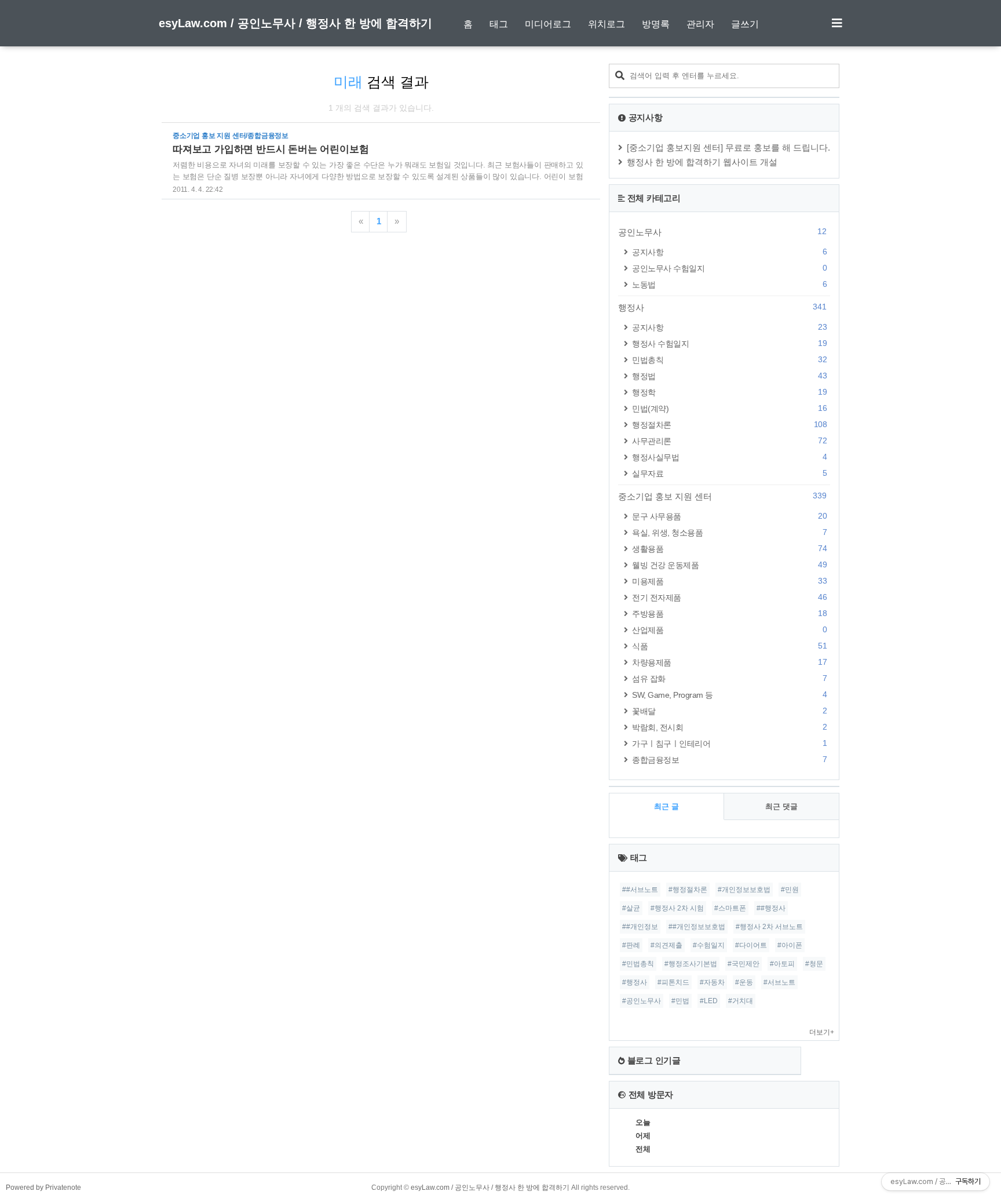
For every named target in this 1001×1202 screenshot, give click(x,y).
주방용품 (729, 613)
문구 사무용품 (729, 516)
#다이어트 (751, 945)
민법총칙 (729, 360)
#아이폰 (789, 945)
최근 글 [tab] (666, 806)
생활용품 (729, 548)
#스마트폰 (730, 908)
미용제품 (729, 581)
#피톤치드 (673, 982)
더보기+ (821, 1032)
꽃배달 (729, 711)
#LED (709, 1001)
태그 (498, 24)
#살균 (631, 908)
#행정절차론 (687, 890)
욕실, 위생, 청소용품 (729, 532)
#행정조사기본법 (690, 964)
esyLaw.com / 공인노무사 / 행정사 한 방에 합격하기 (295, 23)
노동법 (729, 284)
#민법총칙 (638, 964)
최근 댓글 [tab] (781, 806)
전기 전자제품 (729, 597)
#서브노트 (779, 982)
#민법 (680, 1001)
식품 (729, 646)
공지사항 (729, 252)
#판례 (631, 945)
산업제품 (729, 630)
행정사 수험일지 (729, 343)
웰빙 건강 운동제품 (729, 565)
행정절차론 (729, 424)
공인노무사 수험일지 (729, 268)
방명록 (656, 24)
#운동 (744, 982)
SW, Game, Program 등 (729, 695)
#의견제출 (666, 945)
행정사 (722, 307)
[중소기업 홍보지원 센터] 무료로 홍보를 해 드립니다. (728, 147)
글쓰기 (745, 24)
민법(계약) (729, 408)
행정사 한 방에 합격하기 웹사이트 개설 (702, 162)
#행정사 (634, 982)
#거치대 (740, 1001)
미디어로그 (548, 24)
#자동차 (712, 982)
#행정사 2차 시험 (677, 908)
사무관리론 (729, 441)
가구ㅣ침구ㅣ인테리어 (729, 743)
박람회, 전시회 (729, 727)
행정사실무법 (729, 457)
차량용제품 (729, 662)
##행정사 (771, 908)
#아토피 (782, 964)
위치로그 (606, 24)
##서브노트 (640, 890)
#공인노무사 (641, 1001)
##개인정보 (640, 927)
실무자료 (729, 473)
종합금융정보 (729, 759)
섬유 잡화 (729, 678)
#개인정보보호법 (744, 890)
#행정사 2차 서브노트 (769, 927)
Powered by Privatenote (43, 1187)
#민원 (790, 890)
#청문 (814, 964)
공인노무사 (722, 232)
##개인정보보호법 (696, 927)
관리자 (700, 24)
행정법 (729, 376)
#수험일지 (709, 945)
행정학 (729, 392)
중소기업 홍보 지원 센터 (722, 496)
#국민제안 (743, 964)
